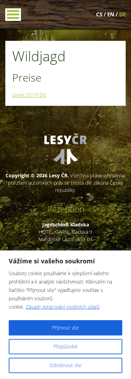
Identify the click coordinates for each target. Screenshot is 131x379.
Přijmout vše (65, 327)
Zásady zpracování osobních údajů (63, 306)
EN (110, 14)
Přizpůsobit (65, 346)
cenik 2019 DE (29, 94)
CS (99, 14)
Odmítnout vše (65, 365)
